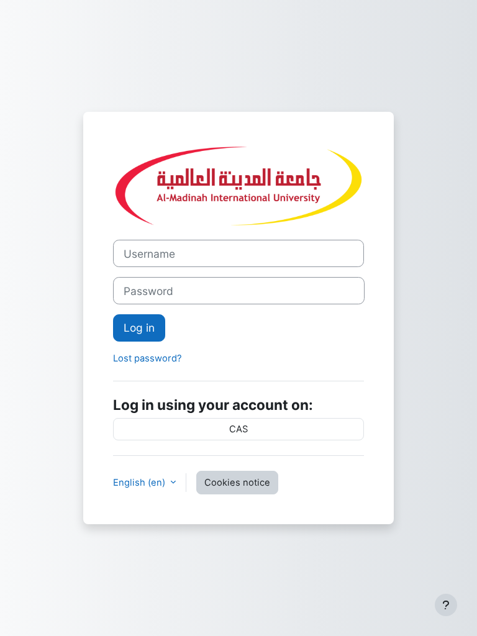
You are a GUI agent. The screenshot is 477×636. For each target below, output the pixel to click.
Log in (139, 327)
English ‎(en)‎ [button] (140, 482)
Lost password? (147, 358)
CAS (238, 429)
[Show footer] (446, 605)
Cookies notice (237, 482)
